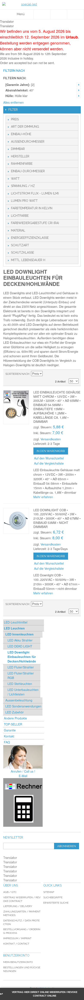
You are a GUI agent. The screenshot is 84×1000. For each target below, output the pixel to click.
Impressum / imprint (17, 938)
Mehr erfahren (43, 497)
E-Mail (23, 776)
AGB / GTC (10, 892)
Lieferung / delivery (17, 906)
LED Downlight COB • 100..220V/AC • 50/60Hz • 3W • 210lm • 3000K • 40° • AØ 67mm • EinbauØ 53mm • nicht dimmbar (57, 518)
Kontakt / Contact (16, 943)
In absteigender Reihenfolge (46, 374)
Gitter (74, 374)
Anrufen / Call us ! (23, 771)
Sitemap (48, 892)
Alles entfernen (13, 102)
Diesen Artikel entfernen (78, 84)
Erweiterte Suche (55, 902)
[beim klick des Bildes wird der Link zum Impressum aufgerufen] (23, 757)
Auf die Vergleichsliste (49, 463)
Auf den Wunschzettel (49, 458)
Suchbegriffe (52, 897)
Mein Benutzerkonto (18, 962)
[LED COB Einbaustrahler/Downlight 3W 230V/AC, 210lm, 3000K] (16, 521)
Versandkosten (50, 439)
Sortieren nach (17, 373)
